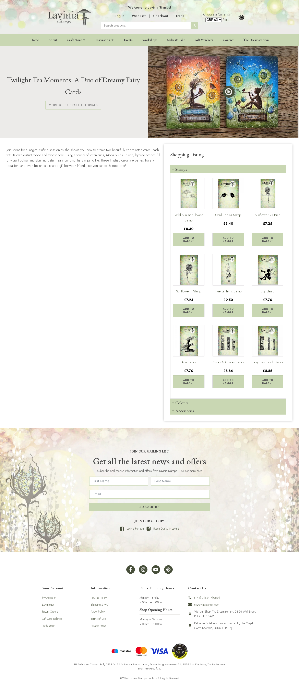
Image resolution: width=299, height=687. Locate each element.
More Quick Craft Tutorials (73, 105)
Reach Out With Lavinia (166, 529)
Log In (119, 16)
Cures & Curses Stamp (228, 362)
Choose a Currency (216, 14)
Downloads (48, 605)
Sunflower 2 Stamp (267, 215)
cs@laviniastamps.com (206, 605)
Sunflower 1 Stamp (188, 291)
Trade (180, 16)
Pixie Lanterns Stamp (228, 291)
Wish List (139, 16)
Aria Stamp (189, 362)
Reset (226, 19)
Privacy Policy (98, 626)
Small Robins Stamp (228, 215)
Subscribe (149, 507)
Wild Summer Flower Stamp (189, 218)
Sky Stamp (267, 291)
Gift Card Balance (52, 619)
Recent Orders (50, 612)
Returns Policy (99, 598)
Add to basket (188, 239)
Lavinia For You (135, 529)
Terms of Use (98, 619)
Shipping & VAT (100, 605)
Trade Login (48, 626)
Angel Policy (98, 612)
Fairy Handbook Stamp (268, 362)
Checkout (160, 16)
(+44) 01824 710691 (207, 598)
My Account (49, 598)
